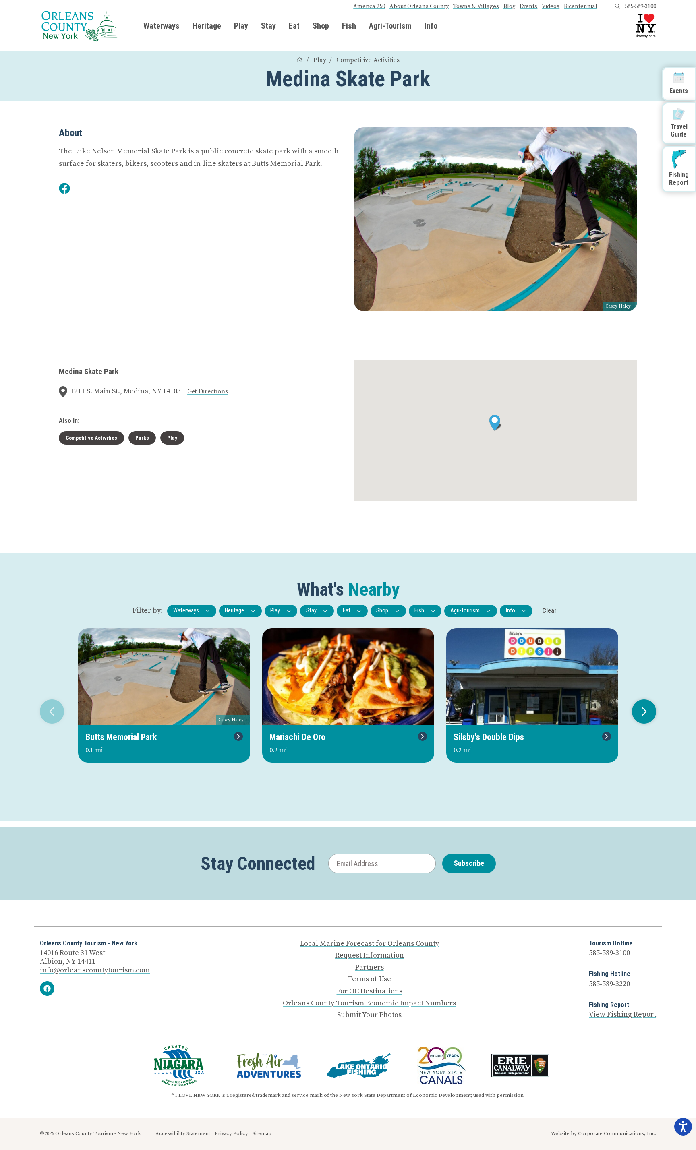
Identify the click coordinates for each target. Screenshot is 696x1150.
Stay (268, 26)
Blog (509, 6)
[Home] (299, 60)
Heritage (207, 26)
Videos (550, 6)
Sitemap (262, 1133)
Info (431, 26)
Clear (549, 610)
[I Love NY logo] (646, 26)
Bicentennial (580, 6)
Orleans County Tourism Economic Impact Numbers (369, 1003)
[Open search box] (617, 6)
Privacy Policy (231, 1133)
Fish (349, 26)
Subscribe (469, 863)
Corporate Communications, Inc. (617, 1133)
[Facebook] (47, 988)
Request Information (369, 955)
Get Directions (207, 391)
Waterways (161, 26)
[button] (495, 423)
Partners (369, 967)
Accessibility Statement (182, 1133)
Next (644, 711)
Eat (294, 26)
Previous (52, 711)
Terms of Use (369, 979)
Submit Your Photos (369, 1015)
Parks (142, 437)
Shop (321, 26)
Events (528, 6)
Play (241, 26)
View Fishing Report (622, 1014)
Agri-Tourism (390, 26)
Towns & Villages (476, 6)
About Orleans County (419, 6)
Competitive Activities (368, 60)
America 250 (369, 6)
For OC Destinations (369, 991)
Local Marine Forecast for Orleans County (369, 943)
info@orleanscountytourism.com (95, 970)
